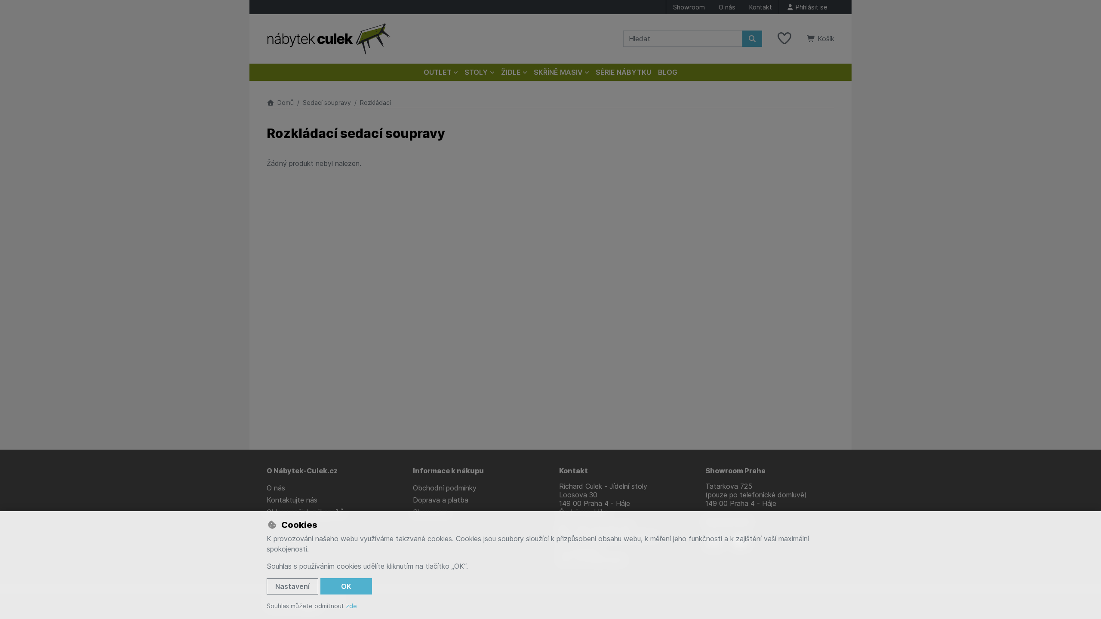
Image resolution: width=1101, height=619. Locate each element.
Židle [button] (511, 72)
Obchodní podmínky (445, 488)
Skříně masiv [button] (558, 72)
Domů (285, 102)
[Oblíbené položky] (784, 38)
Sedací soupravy (327, 102)
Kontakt (760, 7)
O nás (727, 7)
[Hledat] (752, 39)
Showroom (689, 7)
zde (351, 606)
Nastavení (292, 586)
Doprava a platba (440, 500)
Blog (667, 72)
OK (346, 586)
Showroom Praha (735, 470)
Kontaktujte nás (292, 500)
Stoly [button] (476, 72)
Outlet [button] (438, 72)
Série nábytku (623, 72)
